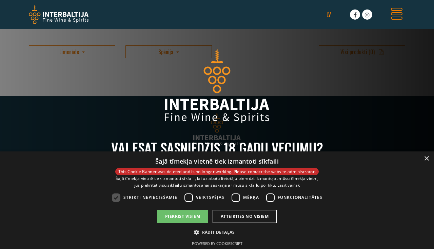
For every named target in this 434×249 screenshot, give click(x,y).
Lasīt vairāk (288, 185)
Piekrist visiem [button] (182, 216)
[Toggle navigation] (397, 14)
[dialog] (217, 200)
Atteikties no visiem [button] (245, 216)
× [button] (426, 158)
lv (329, 15)
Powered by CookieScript (217, 243)
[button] (217, 232)
